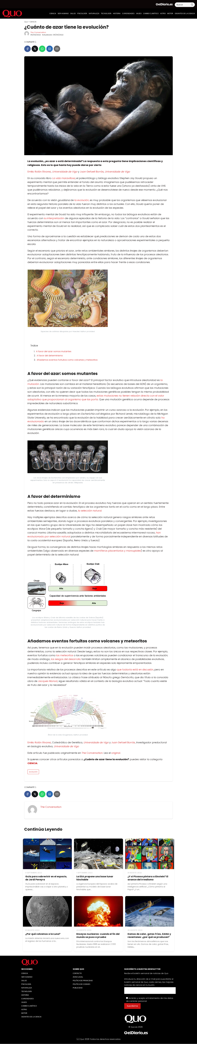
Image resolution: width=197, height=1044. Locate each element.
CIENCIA (52, 13)
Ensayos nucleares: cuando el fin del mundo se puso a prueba (98, 935)
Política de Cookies (81, 984)
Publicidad (78, 988)
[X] (35, 49)
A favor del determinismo (50, 355)
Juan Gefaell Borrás (92, 171)
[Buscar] (192, 4)
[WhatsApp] (42, 49)
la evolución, (81, 200)
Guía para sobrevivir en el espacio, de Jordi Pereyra (46, 878)
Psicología (82, 13)
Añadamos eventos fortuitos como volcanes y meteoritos (67, 359)
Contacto (77, 973)
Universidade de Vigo (64, 171)
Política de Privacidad (83, 981)
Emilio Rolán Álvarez (39, 171)
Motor (170, 13)
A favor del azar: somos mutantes (53, 351)
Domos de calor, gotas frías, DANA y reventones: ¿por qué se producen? (149, 935)
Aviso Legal (78, 977)
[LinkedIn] (49, 49)
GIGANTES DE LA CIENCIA (185, 13)
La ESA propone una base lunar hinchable (94, 878)
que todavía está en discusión (135, 669)
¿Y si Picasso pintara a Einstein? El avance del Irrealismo (148, 878)
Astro (163, 13)
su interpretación (54, 218)
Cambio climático (151, 13)
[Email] (57, 49)
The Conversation (38, 32)
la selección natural (90, 510)
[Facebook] (27, 49)
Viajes (139, 13)
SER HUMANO (63, 13)
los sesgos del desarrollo (66, 659)
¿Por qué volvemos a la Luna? (42, 934)
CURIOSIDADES (128, 13)
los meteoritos (64, 655)
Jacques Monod (47, 681)
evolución (33, 772)
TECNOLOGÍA (106, 13)
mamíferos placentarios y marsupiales (117, 550)
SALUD (73, 13)
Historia (116, 13)
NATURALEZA (94, 13)
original (115, 753)
